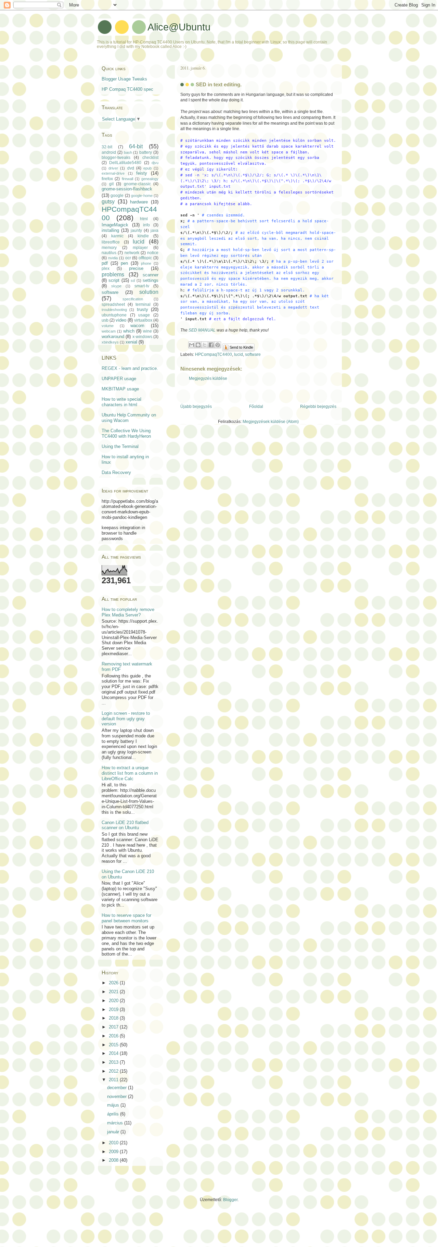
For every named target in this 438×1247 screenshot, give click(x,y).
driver (113, 168)
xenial (131, 342)
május (113, 1105)
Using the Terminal (120, 446)
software (253, 354)
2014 (114, 1053)
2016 (114, 1035)
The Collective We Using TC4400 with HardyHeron (126, 433)
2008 (114, 1160)
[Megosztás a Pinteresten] (217, 344)
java (154, 230)
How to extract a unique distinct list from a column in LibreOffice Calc (130, 773)
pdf (105, 263)
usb (105, 320)
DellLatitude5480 (125, 162)
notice (152, 252)
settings (150, 280)
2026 (114, 982)
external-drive (113, 173)
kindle (143, 236)
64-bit (136, 146)
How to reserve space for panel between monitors (126, 918)
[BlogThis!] (198, 344)
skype (116, 286)
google (117, 195)
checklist (150, 157)
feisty (141, 173)
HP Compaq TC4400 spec (127, 89)
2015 (114, 1044)
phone (146, 263)
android (109, 152)
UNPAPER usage (119, 378)
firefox (107, 178)
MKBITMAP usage (120, 388)
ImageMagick (115, 224)
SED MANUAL (202, 330)
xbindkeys (110, 342)
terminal (143, 304)
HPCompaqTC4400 (213, 354)
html (144, 218)
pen (124, 263)
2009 (114, 1151)
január (113, 1131)
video (121, 320)
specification (133, 299)
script (113, 280)
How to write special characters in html (121, 402)
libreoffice (111, 242)
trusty (142, 309)
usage (144, 315)
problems (113, 274)
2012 (114, 1071)
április (113, 1114)
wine (147, 331)
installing (110, 230)
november (117, 1096)
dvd (130, 168)
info (146, 225)
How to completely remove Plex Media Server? (128, 612)
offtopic (145, 257)
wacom (137, 325)
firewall (127, 179)
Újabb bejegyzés (196, 406)
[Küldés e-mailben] (191, 344)
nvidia (113, 258)
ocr (128, 257)
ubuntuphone (114, 315)
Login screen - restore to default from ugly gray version (126, 719)
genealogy (149, 179)
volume (108, 326)
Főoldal (256, 406)
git (111, 184)
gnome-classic (137, 184)
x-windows (142, 336)
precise (136, 268)
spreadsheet (113, 304)
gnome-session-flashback (127, 188)
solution (148, 292)
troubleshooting (114, 310)
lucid (238, 354)
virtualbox (143, 320)
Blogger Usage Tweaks (124, 79)
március (115, 1122)
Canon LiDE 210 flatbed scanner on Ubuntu (125, 825)
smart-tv (141, 286)
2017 (114, 1027)
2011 (114, 1079)
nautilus (109, 252)
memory (109, 247)
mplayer (140, 247)
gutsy (108, 201)
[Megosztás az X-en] (204, 344)
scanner (150, 274)
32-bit (107, 147)
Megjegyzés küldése (208, 378)
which (128, 331)
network (132, 252)
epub (147, 168)
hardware (139, 201)
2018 (114, 1018)
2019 (114, 1009)
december (117, 1087)
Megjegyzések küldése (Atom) (271, 421)
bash (128, 152)
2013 (114, 1062)
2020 (114, 1000)
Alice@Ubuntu (178, 27)
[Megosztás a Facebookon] (211, 344)
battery (145, 152)
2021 (114, 991)
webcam (109, 331)
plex (106, 268)
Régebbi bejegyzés (318, 406)
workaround (113, 336)
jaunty (136, 230)
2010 (114, 1142)
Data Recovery (116, 472)
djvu (155, 163)
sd (133, 280)
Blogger (230, 1199)
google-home (142, 196)
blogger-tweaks (116, 157)
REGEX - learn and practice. (130, 368)
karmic (117, 236)
